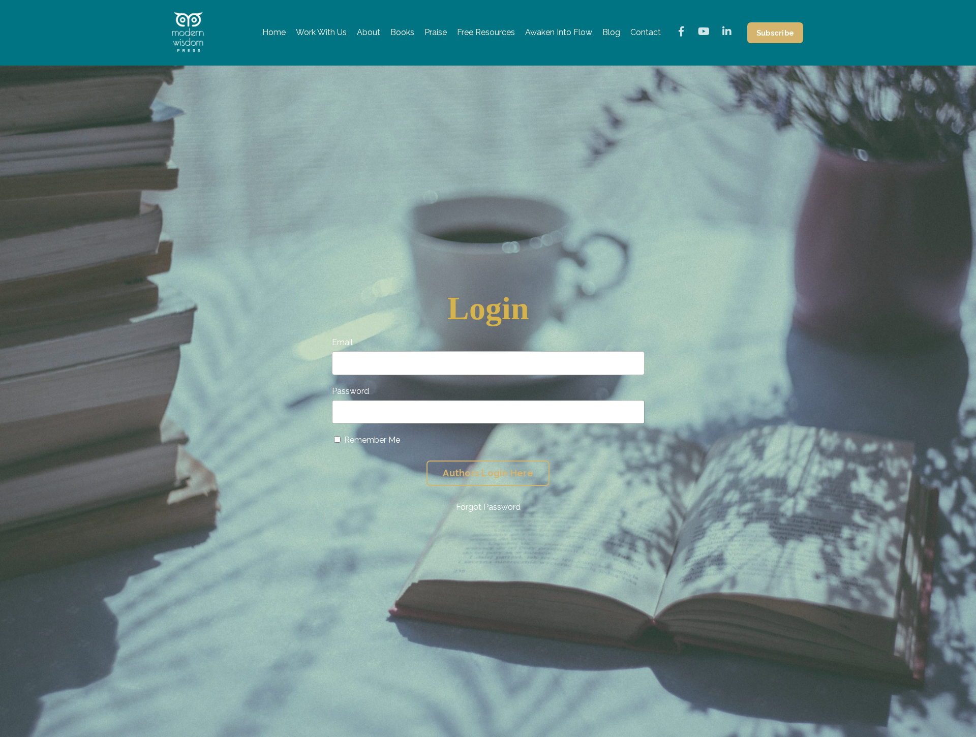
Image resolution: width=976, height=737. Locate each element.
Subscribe (775, 32)
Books (402, 32)
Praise (435, 32)
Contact (645, 32)
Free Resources (486, 32)
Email (342, 342)
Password (350, 391)
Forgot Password (488, 507)
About (368, 32)
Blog (611, 32)
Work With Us (321, 32)
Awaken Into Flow (558, 32)
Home (274, 32)
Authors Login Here (488, 473)
